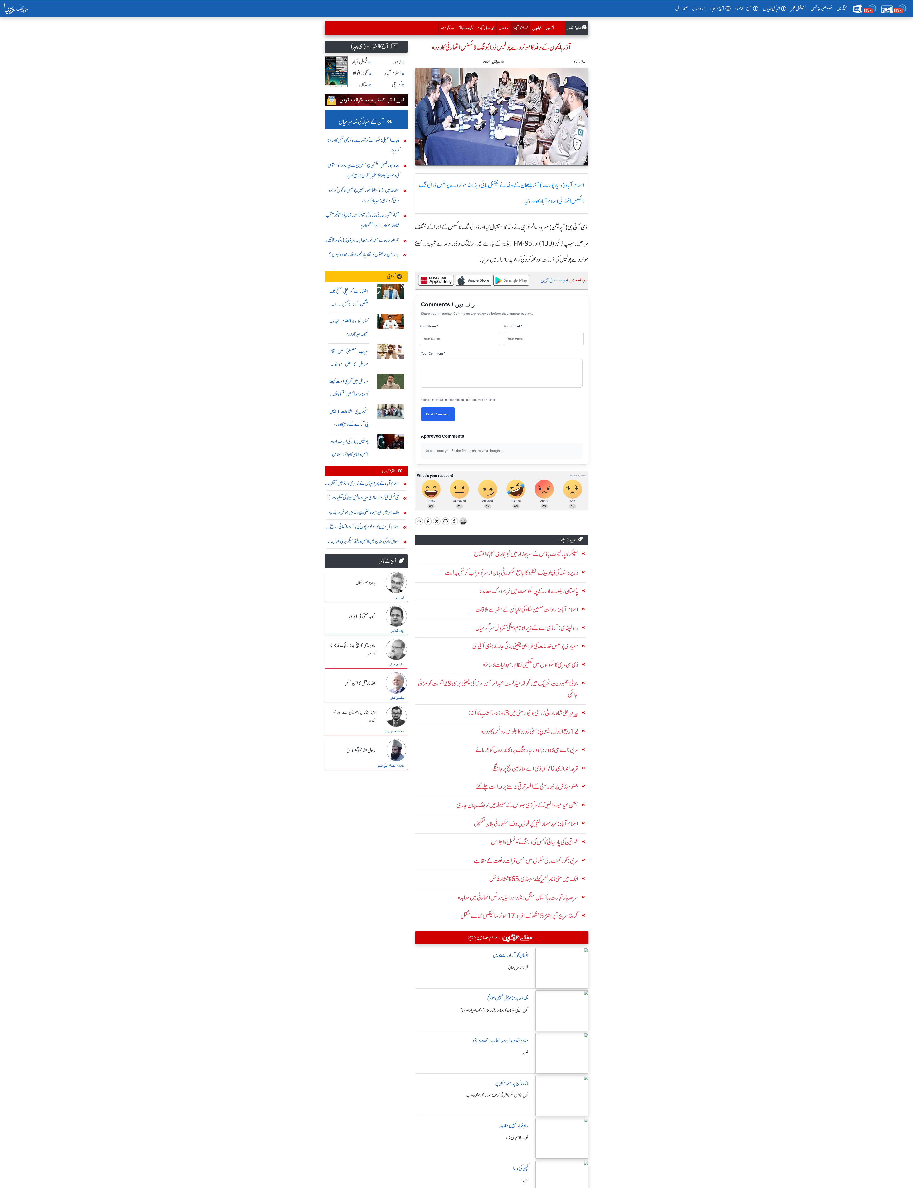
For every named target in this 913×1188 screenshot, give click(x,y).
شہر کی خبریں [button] (771, 9)
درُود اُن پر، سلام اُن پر (511, 1083)
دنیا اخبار (574, 28)
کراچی (537, 28)
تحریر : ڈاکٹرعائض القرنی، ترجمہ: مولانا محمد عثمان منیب (497, 1095)
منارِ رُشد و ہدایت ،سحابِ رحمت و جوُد (500, 1040)
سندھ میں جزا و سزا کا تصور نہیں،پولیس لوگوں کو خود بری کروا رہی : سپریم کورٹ (363, 195)
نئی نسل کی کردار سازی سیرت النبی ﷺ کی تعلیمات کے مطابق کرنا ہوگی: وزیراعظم (362, 499)
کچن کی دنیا (520, 1168)
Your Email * (513, 326)
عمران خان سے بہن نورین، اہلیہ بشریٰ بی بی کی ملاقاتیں (362, 240)
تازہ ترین (699, 8)
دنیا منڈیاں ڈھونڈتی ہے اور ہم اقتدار (354, 716)
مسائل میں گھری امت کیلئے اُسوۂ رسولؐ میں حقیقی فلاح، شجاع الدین (348, 394)
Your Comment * (433, 353)
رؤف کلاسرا (397, 631)
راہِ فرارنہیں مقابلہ (513, 1125)
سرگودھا (447, 28)
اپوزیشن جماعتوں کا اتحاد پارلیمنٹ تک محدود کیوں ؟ (364, 254)
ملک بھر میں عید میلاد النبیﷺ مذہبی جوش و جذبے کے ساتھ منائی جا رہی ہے (364, 513)
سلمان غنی (397, 698)
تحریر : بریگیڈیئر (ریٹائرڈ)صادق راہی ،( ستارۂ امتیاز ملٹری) (494, 1010)
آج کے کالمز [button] (743, 9)
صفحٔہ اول (682, 8)
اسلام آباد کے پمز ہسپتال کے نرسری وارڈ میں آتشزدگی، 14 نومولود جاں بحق (362, 484)
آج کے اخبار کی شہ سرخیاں (361, 122)
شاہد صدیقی (396, 664)
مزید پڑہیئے (568, 540)
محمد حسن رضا (394, 731)
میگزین (841, 8)
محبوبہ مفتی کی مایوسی (362, 616)
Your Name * (429, 326)
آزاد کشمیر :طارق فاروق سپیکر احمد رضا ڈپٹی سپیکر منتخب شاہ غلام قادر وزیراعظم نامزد (362, 220)
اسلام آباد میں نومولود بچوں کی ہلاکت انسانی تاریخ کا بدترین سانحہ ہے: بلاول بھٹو (363, 528)
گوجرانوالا (465, 28)
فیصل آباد (486, 28)
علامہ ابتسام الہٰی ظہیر (390, 765)
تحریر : (524, 1052)
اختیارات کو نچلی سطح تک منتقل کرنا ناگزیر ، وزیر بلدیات (348, 304)
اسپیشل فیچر (799, 8)
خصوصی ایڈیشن (822, 8)
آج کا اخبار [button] (716, 9)
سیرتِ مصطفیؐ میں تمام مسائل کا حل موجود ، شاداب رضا (348, 364)
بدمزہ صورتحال (366, 583)
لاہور (550, 28)
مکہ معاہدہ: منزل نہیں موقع (507, 998)
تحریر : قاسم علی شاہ (517, 1137)
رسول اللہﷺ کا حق (361, 750)
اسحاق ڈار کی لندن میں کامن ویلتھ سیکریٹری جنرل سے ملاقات (363, 542)
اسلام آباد (519, 28)
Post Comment (438, 414)
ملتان (504, 28)
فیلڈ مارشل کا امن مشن (360, 683)
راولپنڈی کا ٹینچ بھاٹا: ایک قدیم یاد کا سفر (352, 649)
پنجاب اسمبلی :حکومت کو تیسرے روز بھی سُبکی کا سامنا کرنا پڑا (363, 145)
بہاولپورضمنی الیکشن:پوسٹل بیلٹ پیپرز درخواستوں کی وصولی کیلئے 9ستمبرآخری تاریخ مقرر (363, 170)
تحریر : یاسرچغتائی (518, 967)
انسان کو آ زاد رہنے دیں (510, 955)
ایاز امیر (400, 597)
